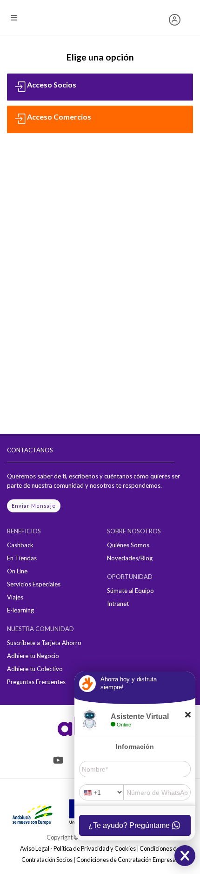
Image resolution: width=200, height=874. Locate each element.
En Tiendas (22, 558)
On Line (17, 571)
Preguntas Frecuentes (36, 682)
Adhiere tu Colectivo (35, 668)
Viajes (15, 597)
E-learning (20, 610)
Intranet (118, 603)
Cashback (20, 545)
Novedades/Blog (130, 558)
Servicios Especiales (33, 584)
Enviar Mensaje (34, 506)
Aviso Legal (34, 848)
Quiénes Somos (128, 545)
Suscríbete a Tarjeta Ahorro (44, 642)
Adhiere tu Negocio (33, 655)
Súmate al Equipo (130, 590)
